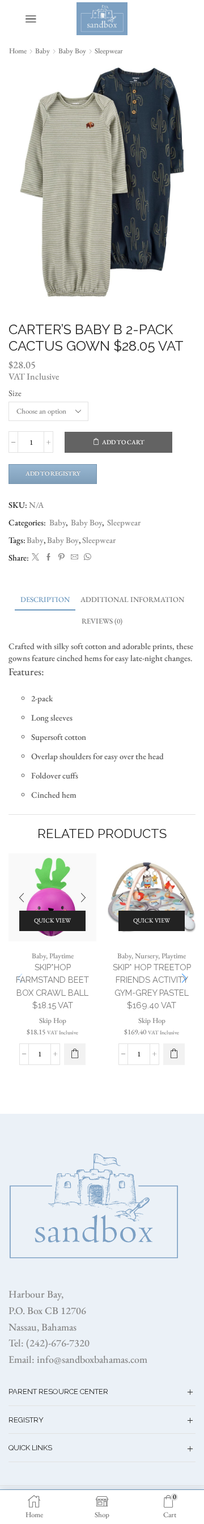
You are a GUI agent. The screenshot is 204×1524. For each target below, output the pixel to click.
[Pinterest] (61, 557)
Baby (42, 51)
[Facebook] (48, 557)
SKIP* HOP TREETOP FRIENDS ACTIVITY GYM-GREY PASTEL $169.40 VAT (152, 986)
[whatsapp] (86, 557)
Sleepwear (109, 51)
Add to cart (123, 442)
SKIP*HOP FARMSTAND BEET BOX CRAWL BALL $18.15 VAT (52, 986)
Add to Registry (53, 473)
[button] (75, 1054)
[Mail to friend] (74, 557)
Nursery (146, 956)
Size (15, 393)
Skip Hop (52, 1020)
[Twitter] (35, 557)
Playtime (61, 956)
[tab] (45, 599)
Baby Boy (72, 51)
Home (18, 51)
